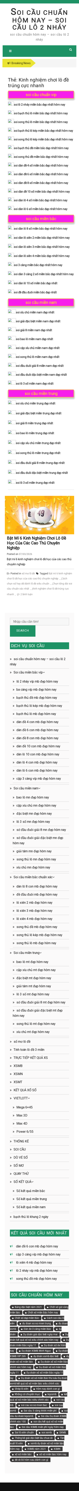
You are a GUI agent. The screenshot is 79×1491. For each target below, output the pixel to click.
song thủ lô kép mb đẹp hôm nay (39, 935)
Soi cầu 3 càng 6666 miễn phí (40, 1410)
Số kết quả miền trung (31, 1199)
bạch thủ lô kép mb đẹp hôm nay (39, 706)
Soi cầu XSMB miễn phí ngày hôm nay (43, 1427)
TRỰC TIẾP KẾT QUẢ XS (31, 1058)
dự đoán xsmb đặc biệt (46, 1356)
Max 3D (21, 1115)
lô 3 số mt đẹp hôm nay (32, 994)
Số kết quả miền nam (31, 1207)
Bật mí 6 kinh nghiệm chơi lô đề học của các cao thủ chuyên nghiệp (36, 543)
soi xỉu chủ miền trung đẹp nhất (35, 403)
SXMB (62, 1432)
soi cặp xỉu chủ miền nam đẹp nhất (38, 348)
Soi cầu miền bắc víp (28, 672)
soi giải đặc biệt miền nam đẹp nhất (38, 321)
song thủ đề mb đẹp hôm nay (36, 927)
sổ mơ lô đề (28, 573)
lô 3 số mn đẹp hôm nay (33, 822)
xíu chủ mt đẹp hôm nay (33, 1032)
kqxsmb (52, 1394)
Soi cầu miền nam (26, 788)
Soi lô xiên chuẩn (24, 1432)
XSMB (18, 1066)
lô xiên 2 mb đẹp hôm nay (34, 903)
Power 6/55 (24, 1132)
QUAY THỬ (21, 1174)
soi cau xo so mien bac (34, 1405)
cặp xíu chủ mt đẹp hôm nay (36, 970)
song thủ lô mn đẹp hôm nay (36, 859)
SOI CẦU (20, 1149)
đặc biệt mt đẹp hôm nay (33, 978)
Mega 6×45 (24, 1107)
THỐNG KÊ (21, 1141)
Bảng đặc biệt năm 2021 (28, 1307)
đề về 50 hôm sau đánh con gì (31, 1459)
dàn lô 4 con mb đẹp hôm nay (37, 762)
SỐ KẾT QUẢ (22, 1182)
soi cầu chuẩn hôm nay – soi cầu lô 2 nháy (39, 20)
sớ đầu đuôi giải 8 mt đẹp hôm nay (40, 1002)
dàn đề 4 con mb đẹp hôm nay (37, 722)
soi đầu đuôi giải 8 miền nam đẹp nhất (40, 365)
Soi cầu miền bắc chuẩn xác (33, 877)
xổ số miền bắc (23, 1454)
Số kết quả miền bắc (30, 1191)
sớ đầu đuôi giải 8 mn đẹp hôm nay (41, 830)
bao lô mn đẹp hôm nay (32, 797)
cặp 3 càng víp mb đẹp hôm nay (38, 778)
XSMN (18, 1074)
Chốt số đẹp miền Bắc (27, 1318)
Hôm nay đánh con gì (48, 1388)
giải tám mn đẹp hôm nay (34, 851)
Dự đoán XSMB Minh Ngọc (36, 1350)
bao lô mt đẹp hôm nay (32, 962)
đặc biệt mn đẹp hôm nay (34, 813)
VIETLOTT (21, 1098)
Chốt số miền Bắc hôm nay (43, 1312)
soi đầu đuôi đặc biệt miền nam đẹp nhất (41, 374)
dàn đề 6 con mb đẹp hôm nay (37, 730)
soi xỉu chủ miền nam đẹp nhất (35, 312)
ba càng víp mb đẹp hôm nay (36, 689)
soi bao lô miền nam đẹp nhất (34, 339)
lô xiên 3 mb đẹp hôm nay (34, 911)
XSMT (18, 1082)
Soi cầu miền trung (27, 953)
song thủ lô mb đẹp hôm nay (36, 943)
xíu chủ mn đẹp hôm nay (33, 867)
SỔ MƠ (19, 1166)
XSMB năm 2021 (36, 1449)
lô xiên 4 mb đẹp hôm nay (34, 919)
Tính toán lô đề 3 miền (29, 1050)
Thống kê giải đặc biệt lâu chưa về (33, 1438)
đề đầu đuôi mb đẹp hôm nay (37, 894)
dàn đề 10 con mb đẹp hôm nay (38, 746)
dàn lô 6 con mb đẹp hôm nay (37, 770)
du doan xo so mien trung (36, 1323)
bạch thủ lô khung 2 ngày (31, 1217)
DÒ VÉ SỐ (21, 1157)
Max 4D (21, 1123)
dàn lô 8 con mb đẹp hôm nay (37, 886)
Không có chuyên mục (27, 1394)
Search (22, 630)
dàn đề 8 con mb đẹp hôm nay (37, 738)
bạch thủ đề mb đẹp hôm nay (36, 698)
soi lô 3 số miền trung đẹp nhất (35, 482)
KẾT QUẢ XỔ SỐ (25, 1090)
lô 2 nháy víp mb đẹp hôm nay (37, 681)
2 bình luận (26, 594)
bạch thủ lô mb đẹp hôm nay (36, 714)
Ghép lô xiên (21, 1388)
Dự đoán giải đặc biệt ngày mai (40, 1334)
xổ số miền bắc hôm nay (52, 1454)
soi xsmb (47, 1432)
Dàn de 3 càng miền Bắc (37, 1329)
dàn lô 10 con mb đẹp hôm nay (37, 754)
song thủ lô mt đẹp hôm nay (36, 1024)
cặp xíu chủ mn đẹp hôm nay (36, 805)
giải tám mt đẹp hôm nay (33, 986)
